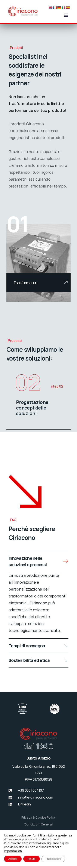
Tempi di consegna (27, 646)
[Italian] (63, 7)
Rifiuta (32, 859)
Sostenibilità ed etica (29, 660)
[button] (66, 14)
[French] (55, 7)
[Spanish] (68, 7)
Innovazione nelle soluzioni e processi (28, 561)
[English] (50, 7)
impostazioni (13, 851)
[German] (59, 7)
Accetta (12, 859)
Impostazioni (53, 859)
